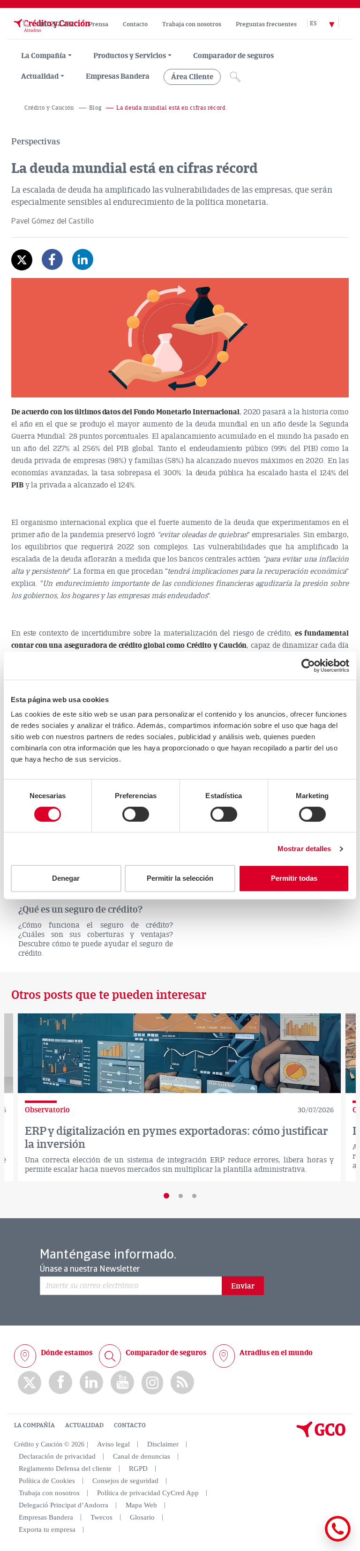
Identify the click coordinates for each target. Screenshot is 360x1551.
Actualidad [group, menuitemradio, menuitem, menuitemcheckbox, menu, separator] (40, 76)
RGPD (138, 1468)
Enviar (243, 1286)
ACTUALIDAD (84, 1425)
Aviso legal (113, 1444)
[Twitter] (21, 259)
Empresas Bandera (118, 76)
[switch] (135, 814)
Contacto (135, 24)
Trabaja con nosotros (191, 24)
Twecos (101, 1517)
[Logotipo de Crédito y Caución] (51, 34)
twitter (29, 1383)
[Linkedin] (82, 266)
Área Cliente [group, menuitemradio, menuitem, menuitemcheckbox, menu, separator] (192, 77)
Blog (95, 108)
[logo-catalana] (321, 1435)
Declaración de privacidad (57, 1456)
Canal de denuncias (141, 1456)
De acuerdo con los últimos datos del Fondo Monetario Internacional (125, 412)
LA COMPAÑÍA (34, 1425)
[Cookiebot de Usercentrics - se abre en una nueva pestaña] (308, 666)
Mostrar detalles (304, 849)
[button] (166, 1196)
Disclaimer (163, 1444)
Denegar (66, 878)
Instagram (152, 1383)
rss (182, 1382)
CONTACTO (130, 1425)
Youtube (122, 1382)
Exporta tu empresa (47, 1529)
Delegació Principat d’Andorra (63, 1505)
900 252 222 (55, 24)
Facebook (60, 1382)
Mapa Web (141, 1505)
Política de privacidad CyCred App (148, 1493)
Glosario (142, 1517)
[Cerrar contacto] (310, 1540)
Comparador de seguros (233, 55)
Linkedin (91, 1382)
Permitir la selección (180, 878)
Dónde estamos (66, 1352)
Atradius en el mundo (276, 1352)
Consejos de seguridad (125, 1480)
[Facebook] (52, 266)
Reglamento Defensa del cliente (65, 1468)
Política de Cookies (47, 1480)
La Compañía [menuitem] (43, 55)
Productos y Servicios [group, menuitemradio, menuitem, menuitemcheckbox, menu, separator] (129, 55)
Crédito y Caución (49, 108)
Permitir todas (294, 878)
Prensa (98, 24)
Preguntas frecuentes (266, 24)
